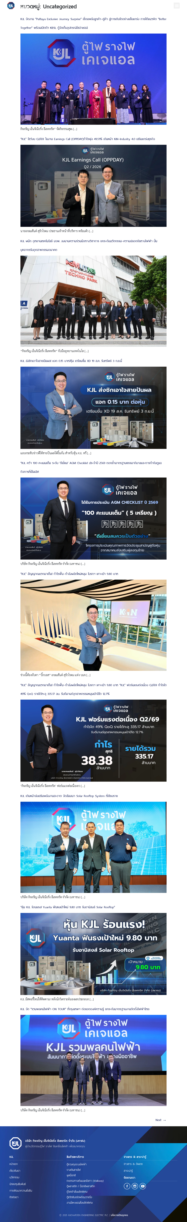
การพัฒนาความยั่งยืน (20, 1190)
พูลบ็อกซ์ (71, 1175)
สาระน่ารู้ (128, 1170)
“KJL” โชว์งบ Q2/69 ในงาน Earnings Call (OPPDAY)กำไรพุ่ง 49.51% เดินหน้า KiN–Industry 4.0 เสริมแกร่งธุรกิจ (87, 138)
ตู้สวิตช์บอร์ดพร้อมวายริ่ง (79, 1197)
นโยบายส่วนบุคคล (119, 1215)
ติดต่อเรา (13, 1196)
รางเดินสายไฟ (74, 1169)
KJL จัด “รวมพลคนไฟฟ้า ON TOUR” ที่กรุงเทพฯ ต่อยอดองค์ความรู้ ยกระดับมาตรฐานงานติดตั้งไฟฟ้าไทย (84, 1008)
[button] (177, 6)
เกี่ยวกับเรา (14, 1170)
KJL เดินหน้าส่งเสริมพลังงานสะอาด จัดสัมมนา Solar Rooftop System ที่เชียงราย (69, 795)
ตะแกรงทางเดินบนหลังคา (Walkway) (85, 1180)
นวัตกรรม (14, 1176)
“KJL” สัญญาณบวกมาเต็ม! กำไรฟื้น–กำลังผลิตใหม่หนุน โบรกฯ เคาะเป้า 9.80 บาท (69, 573)
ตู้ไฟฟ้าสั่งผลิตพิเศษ (77, 1191)
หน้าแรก (13, 1163)
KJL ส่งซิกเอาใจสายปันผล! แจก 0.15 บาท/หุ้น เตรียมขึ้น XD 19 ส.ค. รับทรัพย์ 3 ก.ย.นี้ (71, 360)
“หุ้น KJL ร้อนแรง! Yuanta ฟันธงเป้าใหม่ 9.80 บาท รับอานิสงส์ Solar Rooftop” (67, 906)
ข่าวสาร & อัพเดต (133, 1163)
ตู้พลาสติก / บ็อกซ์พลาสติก (81, 1186)
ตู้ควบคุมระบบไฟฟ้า (77, 1164)
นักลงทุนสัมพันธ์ (17, 1183)
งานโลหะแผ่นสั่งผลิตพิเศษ (80, 1202)
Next (161, 1119)
